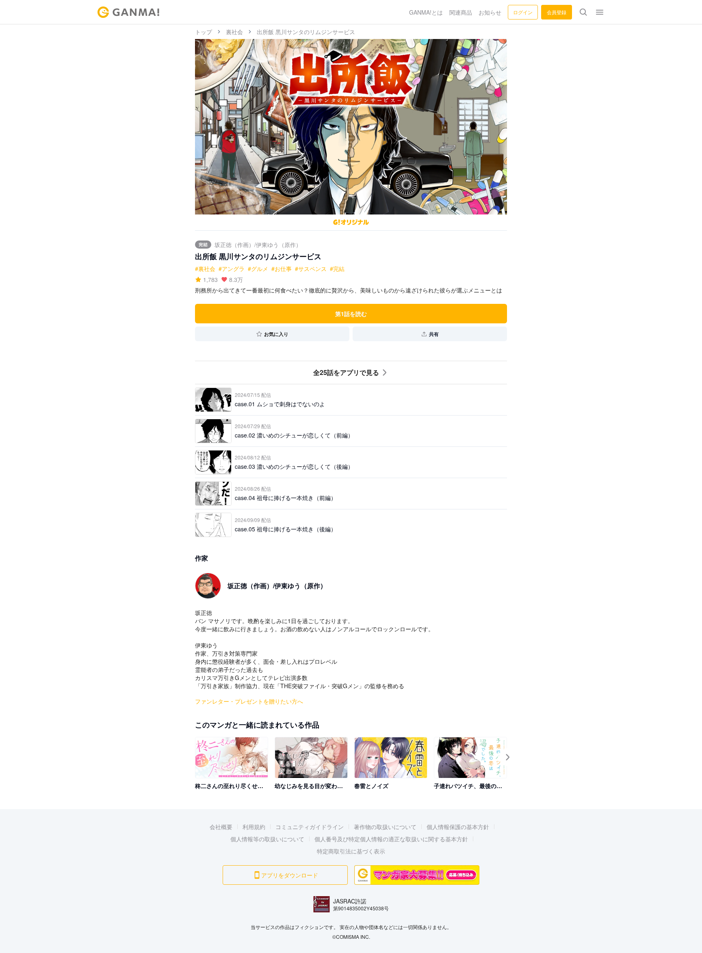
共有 (434, 334)
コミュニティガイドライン (309, 827)
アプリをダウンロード (289, 875)
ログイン (523, 12)
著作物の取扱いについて (385, 827)
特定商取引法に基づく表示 (351, 851)
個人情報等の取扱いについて (267, 839)
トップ (203, 32)
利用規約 (254, 827)
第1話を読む (351, 314)
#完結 (337, 268)
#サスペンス (311, 268)
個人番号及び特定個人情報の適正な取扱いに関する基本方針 (391, 839)
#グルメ (258, 268)
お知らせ (490, 12)
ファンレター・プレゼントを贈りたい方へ (249, 701)
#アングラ (232, 268)
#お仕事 (281, 268)
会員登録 (556, 12)
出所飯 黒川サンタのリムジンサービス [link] (306, 32)
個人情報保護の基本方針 (458, 827)
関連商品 (460, 12)
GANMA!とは (426, 12)
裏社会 (234, 32)
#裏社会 (205, 268)
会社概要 (221, 827)
